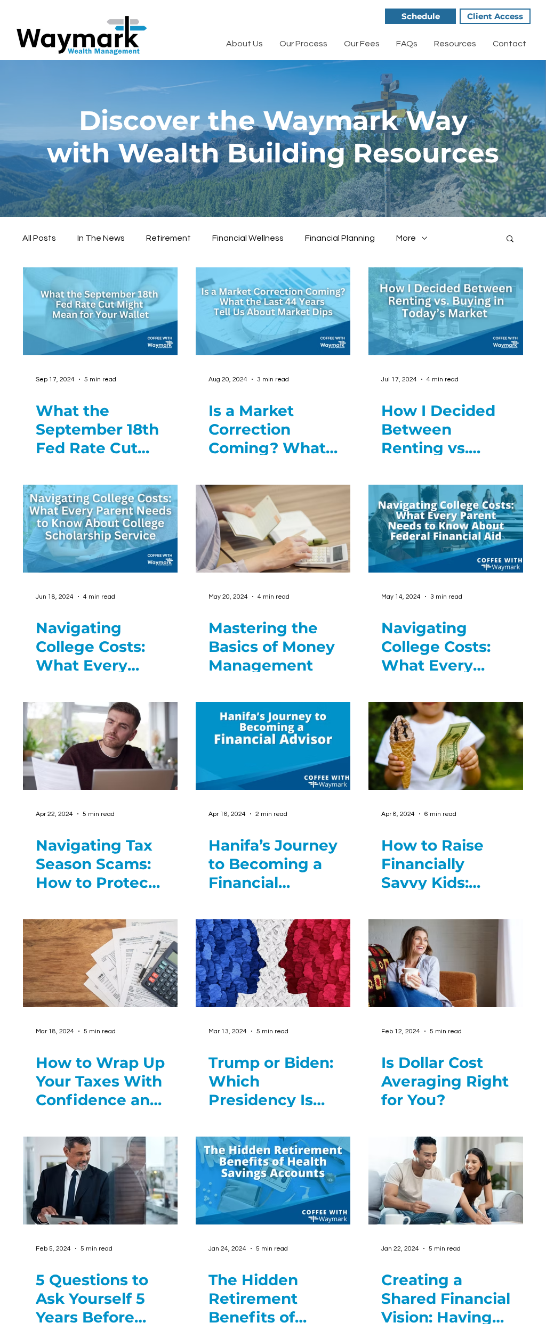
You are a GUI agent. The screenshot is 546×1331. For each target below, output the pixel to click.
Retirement (168, 238)
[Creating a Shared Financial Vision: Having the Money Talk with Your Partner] (445, 1180)
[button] (510, 239)
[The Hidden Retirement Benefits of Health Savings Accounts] (273, 1180)
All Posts (39, 238)
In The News (101, 238)
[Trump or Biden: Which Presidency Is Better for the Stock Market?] (273, 963)
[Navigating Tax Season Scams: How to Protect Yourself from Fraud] (100, 746)
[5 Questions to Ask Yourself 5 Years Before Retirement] (100, 1180)
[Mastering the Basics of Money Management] (273, 529)
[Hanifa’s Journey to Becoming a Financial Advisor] (273, 746)
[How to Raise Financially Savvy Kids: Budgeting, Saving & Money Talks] (445, 746)
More (406, 238)
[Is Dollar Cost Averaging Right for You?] (445, 963)
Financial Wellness (248, 238)
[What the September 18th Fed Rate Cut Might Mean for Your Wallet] (100, 311)
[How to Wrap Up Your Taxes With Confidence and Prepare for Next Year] (100, 963)
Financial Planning (340, 238)
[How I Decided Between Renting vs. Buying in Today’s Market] (445, 311)
